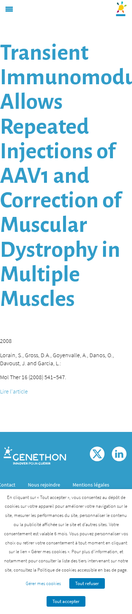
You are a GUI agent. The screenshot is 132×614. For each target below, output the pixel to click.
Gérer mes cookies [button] (43, 583)
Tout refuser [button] (87, 583)
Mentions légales (91, 484)
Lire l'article (14, 391)
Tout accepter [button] (66, 601)
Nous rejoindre (44, 484)
